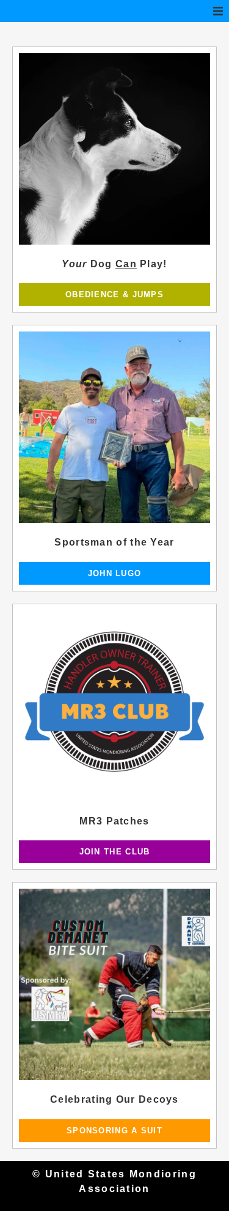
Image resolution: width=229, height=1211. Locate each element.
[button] (218, 11)
